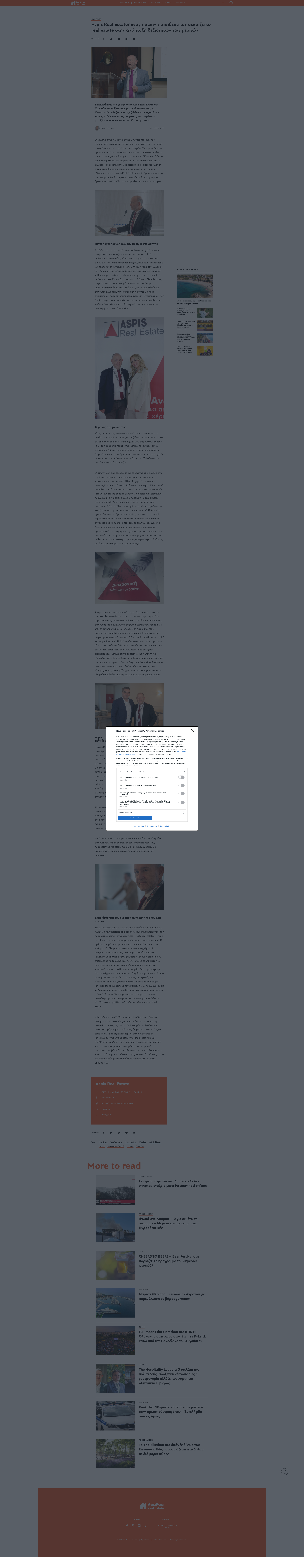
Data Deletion (138, 826)
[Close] (193, 731)
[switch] (181, 777)
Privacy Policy (165, 826)
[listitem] (152, 772)
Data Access (152, 826)
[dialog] (152, 778)
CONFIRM (135, 818)
